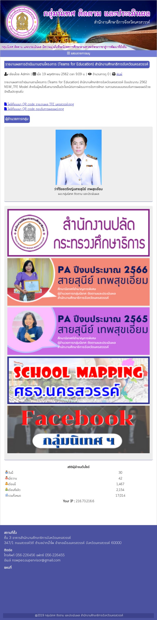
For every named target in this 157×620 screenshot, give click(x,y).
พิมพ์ (119, 74)
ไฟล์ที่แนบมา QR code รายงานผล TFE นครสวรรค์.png (40, 104)
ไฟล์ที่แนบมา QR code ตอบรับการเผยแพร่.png (35, 109)
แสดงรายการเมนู (80, 53)
